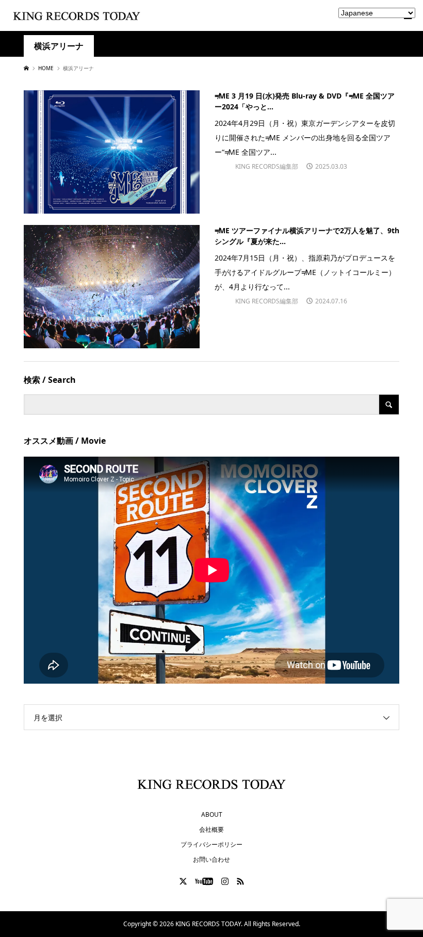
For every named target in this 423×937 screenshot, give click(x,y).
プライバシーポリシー (211, 844)
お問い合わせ (211, 859)
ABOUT (211, 814)
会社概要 (211, 829)
